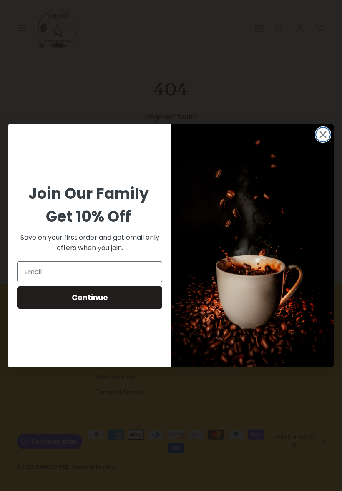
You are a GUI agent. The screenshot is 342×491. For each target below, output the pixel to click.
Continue (90, 297)
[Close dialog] (323, 134)
